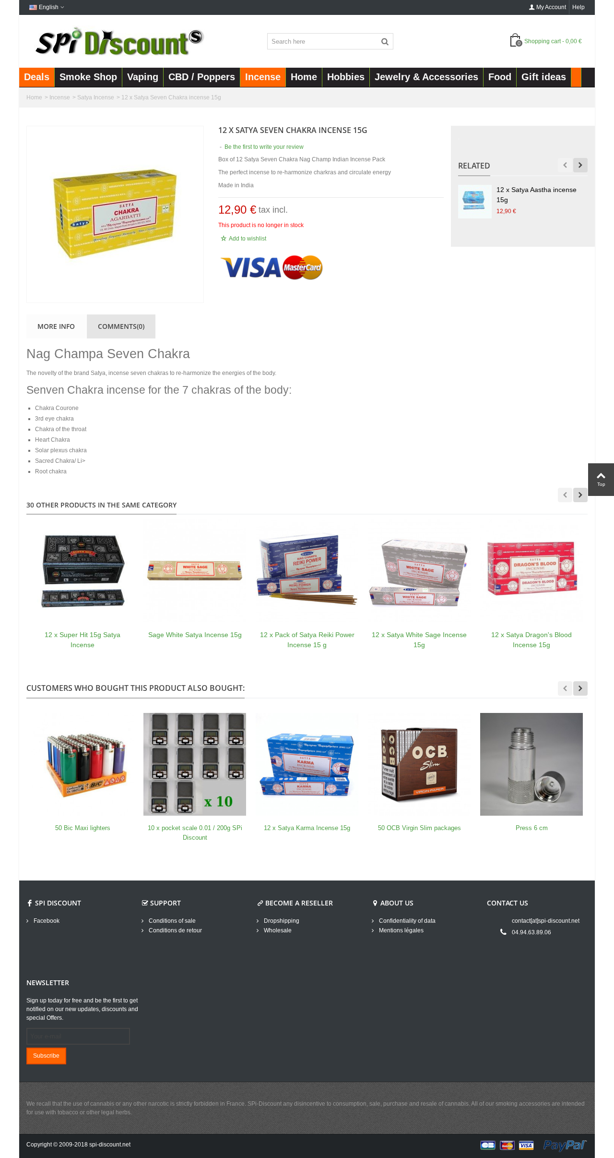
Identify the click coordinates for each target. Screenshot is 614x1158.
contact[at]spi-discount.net (545, 920)
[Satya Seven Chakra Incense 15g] (115, 214)
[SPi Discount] (118, 40)
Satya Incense (95, 97)
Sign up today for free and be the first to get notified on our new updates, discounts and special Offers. (82, 1009)
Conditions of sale (171, 920)
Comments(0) (121, 326)
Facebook (45, 920)
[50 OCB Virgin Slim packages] (419, 764)
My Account (551, 7)
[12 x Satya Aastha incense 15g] (475, 201)
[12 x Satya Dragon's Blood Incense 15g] (531, 570)
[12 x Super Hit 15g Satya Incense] (82, 570)
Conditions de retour (174, 930)
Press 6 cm (532, 828)
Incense (59, 97)
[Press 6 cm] (531, 764)
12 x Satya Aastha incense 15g (536, 195)
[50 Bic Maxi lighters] (82, 764)
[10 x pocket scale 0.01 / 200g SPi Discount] (194, 764)
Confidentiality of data (407, 920)
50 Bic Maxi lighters (82, 828)
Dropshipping (280, 920)
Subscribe (46, 1055)
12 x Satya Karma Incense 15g (307, 828)
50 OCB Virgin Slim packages (419, 828)
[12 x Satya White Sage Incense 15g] (419, 570)
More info (56, 326)
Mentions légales (401, 930)
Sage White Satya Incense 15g (195, 635)
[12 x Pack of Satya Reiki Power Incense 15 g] (307, 570)
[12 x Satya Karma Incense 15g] (307, 764)
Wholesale (277, 930)
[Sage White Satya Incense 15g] (194, 570)
